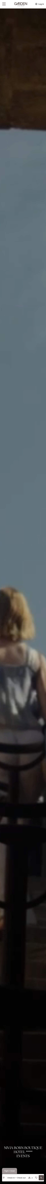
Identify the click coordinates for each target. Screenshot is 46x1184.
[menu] (4, 4)
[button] (41, 1177)
